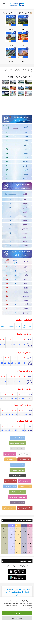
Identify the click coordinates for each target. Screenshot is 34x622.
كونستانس (18, 552)
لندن (23, 45)
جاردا (29, 543)
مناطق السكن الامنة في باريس (17, 497)
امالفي (30, 552)
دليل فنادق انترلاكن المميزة (17, 443)
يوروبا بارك (18, 540)
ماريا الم (24, 552)
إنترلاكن (11, 61)
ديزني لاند (11, 543)
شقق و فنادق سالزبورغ (17, 448)
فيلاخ (24, 546)
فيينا (24, 534)
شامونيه (11, 540)
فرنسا (11, 525)
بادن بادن (17, 546)
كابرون (24, 531)
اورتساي (30, 549)
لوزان (4, 537)
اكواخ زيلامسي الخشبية (18, 437)
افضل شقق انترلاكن (9, 508)
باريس (11, 45)
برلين (18, 326)
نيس (11, 552)
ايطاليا (29, 525)
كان (11, 549)
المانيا (30, 326)
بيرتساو (24, 540)
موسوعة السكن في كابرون (17, 475)
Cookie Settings (17, 618)
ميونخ (17, 528)
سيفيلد (24, 549)
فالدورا (30, 546)
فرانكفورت (18, 531)
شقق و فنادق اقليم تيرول (17, 470)
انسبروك (24, 543)
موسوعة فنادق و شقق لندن (17, 491)
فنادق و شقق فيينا (10, 459)
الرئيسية (28, 69)
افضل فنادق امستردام (10, 486)
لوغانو (4, 552)
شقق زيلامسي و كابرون (17, 502)
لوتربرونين (4, 546)
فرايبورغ (18, 534)
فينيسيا (30, 537)
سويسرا (4, 525)
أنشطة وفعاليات (16, 592)
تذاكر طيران (15, 589)
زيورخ (4, 531)
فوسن (17, 549)
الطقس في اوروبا (18, 69)
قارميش (18, 543)
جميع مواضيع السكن (24, 481)
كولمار (11, 546)
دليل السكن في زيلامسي (24, 508)
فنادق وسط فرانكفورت (24, 454)
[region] (17, 609)
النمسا (24, 525)
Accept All (17, 613)
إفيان (11, 537)
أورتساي (23, 29)
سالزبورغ (24, 537)
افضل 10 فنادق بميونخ (17, 464)
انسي (11, 534)
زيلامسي (10, 29)
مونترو (4, 540)
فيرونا (29, 534)
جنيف (4, 543)
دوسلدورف (10, 326)
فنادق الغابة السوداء (24, 459)
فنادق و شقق (26, 589)
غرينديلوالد (4, 549)
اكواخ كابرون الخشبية (25, 486)
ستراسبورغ (11, 531)
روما (30, 528)
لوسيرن (4, 534)
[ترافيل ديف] (17, 4)
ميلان (23, 61)
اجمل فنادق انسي (9, 454)
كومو (30, 540)
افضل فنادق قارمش (10, 481)
